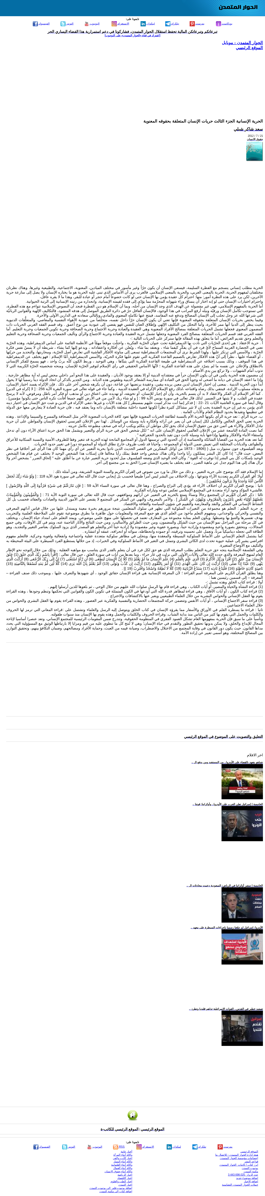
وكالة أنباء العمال (122, 1168)
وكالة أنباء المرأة (122, 1154)
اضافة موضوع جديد (247, 1178)
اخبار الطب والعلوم (121, 1181)
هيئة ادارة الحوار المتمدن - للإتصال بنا (236, 1154)
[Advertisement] (138, 79)
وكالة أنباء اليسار (122, 1161)
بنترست (200, 23)
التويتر (69, 23)
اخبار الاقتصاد (124, 1178)
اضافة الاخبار (251, 1181)
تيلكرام (174, 23)
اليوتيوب (94, 23)
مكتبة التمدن (251, 1171)
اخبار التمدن (125, 1184)
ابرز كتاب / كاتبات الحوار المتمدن (238, 1164)
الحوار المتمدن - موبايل (242, 42)
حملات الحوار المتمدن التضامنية (240, 1184)
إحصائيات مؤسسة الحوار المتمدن (239, 1158)
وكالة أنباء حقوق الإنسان (118, 1171)
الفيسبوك (44, 23)
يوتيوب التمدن (250, 1168)
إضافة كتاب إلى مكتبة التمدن (115, 1191)
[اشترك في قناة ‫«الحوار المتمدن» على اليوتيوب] (132, 35)
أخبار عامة (126, 1151)
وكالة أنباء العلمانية (121, 1164)
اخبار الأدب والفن (122, 1158)
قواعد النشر (251, 1161)
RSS (121, 1146)
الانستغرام (123, 23)
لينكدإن (150, 23)
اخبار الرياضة (125, 1174)
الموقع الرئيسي (249, 47)
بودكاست (226, 23)
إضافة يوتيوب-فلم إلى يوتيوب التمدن (110, 1188)
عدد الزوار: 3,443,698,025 (243, 1174)
